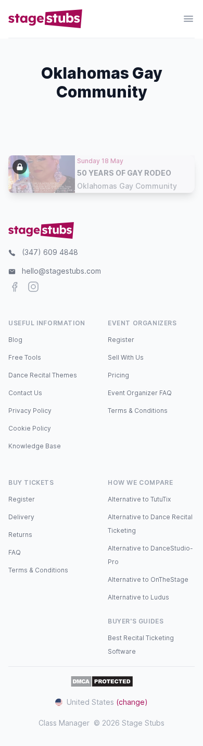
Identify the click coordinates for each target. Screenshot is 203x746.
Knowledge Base (34, 446)
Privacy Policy (30, 410)
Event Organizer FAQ (140, 393)
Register (121, 340)
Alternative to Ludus (138, 597)
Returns (20, 535)
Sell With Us (126, 357)
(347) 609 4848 (50, 252)
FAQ (14, 552)
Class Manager (64, 722)
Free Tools (24, 357)
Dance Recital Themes (42, 375)
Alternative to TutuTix (139, 499)
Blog (15, 340)
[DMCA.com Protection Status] (101, 681)
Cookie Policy (29, 428)
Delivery (21, 517)
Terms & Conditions (138, 410)
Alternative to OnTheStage (148, 579)
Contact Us (25, 393)
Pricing (118, 375)
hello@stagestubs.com (61, 270)
